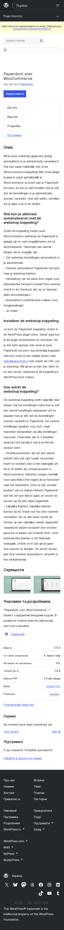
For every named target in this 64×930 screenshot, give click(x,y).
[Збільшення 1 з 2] (26, 580)
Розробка (13, 126)
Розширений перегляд (19, 704)
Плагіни (39, 793)
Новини (9, 786)
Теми (37, 786)
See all (56, 731)
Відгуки (12, 117)
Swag (39, 829)
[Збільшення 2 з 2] (55, 580)
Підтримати (43, 823)
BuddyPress (13, 860)
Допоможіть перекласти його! (32, 28)
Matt (9, 847)
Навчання (10, 810)
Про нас (9, 780)
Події (37, 817)
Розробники (12, 823)
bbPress (11, 853)
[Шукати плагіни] (41, 40)
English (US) (53, 686)
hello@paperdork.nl (16, 361)
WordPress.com (16, 841)
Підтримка (14, 135)
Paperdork (26, 84)
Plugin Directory (13, 16)
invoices (54, 694)
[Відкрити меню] (58, 5)
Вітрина (39, 780)
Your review (11, 731)
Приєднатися (43, 810)
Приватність (12, 799)
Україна (17, 876)
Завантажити (15, 93)
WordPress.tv (14, 829)
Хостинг (9, 793)
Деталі (12, 107)
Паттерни (40, 799)
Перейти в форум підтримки (23, 758)
